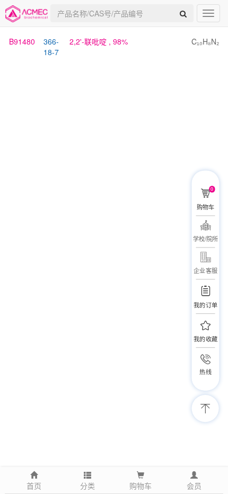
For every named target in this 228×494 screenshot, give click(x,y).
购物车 (140, 485)
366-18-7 (51, 46)
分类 (87, 485)
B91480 (22, 41)
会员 (194, 485)
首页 (34, 485)
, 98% (98, 41)
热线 (205, 371)
